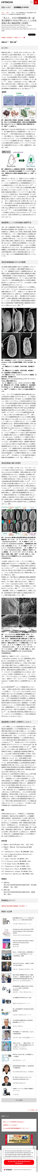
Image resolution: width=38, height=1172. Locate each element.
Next (32, 1139)
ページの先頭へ (31, 1110)
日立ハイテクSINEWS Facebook (13, 1122)
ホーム (3, 12)
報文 (8, 12)
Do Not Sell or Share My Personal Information (19, 1162)
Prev (6, 1139)
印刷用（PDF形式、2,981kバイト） (12, 37)
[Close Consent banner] (34, 1147)
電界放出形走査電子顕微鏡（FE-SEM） (13, 906)
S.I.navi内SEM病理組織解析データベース (15, 1128)
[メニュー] (36, 2)
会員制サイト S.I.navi (9, 1125)
